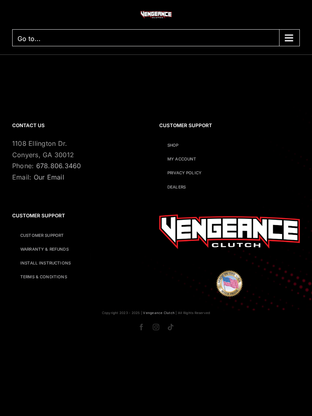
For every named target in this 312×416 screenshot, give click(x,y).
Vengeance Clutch (159, 313)
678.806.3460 (58, 166)
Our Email (49, 177)
